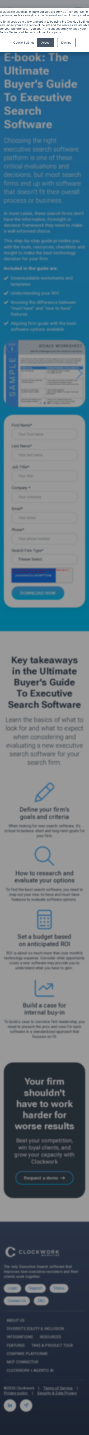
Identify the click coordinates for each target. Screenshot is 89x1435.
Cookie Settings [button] (23, 42)
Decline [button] (66, 42)
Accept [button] (45, 42)
